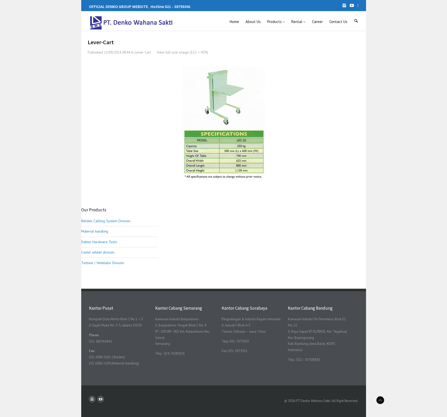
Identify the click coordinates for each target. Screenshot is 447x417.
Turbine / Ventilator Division (102, 262)
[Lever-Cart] (223, 123)
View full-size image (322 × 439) (182, 52)
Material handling (94, 231)
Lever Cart (143, 52)
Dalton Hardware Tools (99, 242)
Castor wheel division (97, 252)
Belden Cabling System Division (105, 221)
